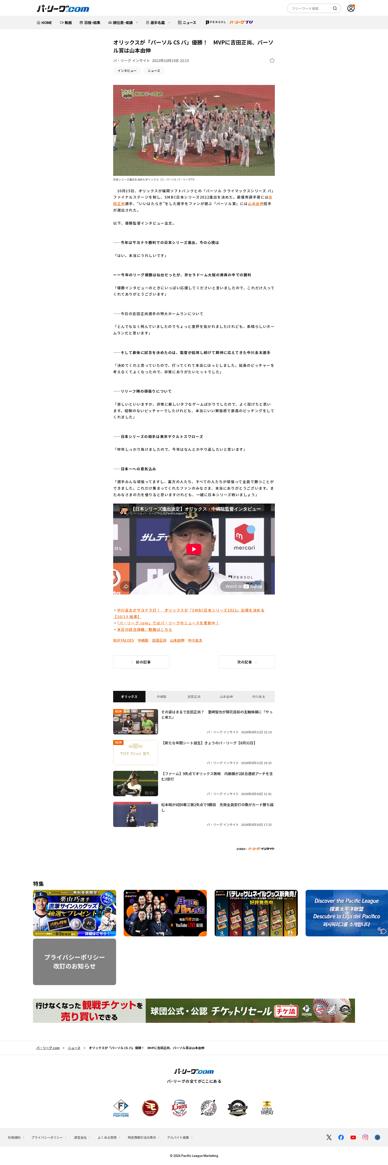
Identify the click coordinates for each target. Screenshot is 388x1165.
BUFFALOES (123, 640)
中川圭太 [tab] (258, 696)
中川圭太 (195, 640)
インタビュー (127, 70)
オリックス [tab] (129, 696)
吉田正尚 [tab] (194, 696)
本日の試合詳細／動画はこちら (144, 629)
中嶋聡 (143, 640)
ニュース (154, 70)
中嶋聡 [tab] (162, 696)
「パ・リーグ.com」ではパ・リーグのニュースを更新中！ (168, 623)
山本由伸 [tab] (226, 696)
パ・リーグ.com (48, 1048)
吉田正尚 (159, 640)
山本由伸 (256, 203)
